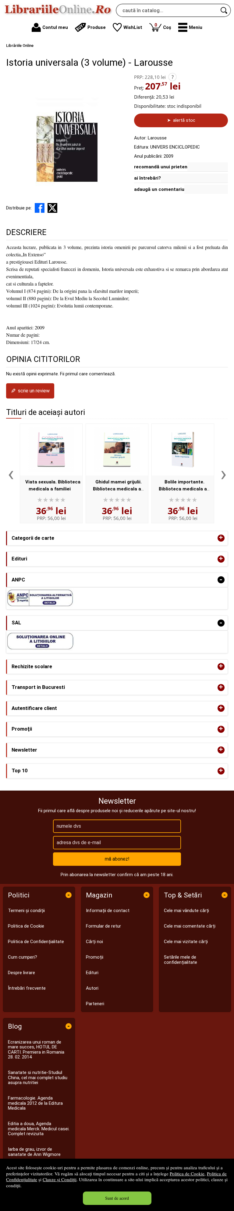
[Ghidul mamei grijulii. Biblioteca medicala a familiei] (117, 449)
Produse (96, 27)
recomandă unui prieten (160, 167)
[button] (190, 27)
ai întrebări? (147, 178)
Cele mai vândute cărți (186, 910)
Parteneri (95, 1003)
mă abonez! (117, 859)
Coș (162, 26)
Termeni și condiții (26, 910)
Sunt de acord (117, 1198)
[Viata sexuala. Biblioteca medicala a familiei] (51, 449)
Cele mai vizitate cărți (186, 941)
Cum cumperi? (22, 957)
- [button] (221, 579)
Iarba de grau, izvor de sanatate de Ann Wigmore (34, 1151)
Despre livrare (21, 972)
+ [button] (221, 538)
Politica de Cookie (187, 1174)
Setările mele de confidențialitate (180, 959)
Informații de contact (107, 910)
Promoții (94, 957)
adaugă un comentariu (159, 189)
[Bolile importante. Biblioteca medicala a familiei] (183, 449)
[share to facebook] (39, 208)
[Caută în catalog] (224, 10)
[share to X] (52, 208)
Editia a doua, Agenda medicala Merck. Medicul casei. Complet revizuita (38, 1128)
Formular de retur (103, 926)
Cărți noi (94, 941)
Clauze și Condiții (59, 1179)
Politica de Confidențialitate (36, 941)
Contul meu (55, 27)
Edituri (92, 972)
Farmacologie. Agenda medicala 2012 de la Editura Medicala (35, 1103)
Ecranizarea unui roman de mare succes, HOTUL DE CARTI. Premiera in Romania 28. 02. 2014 (36, 1049)
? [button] (173, 77)
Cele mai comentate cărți (189, 926)
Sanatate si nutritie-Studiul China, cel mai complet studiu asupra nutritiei (37, 1077)
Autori (92, 988)
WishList (132, 27)
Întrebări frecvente (27, 988)
